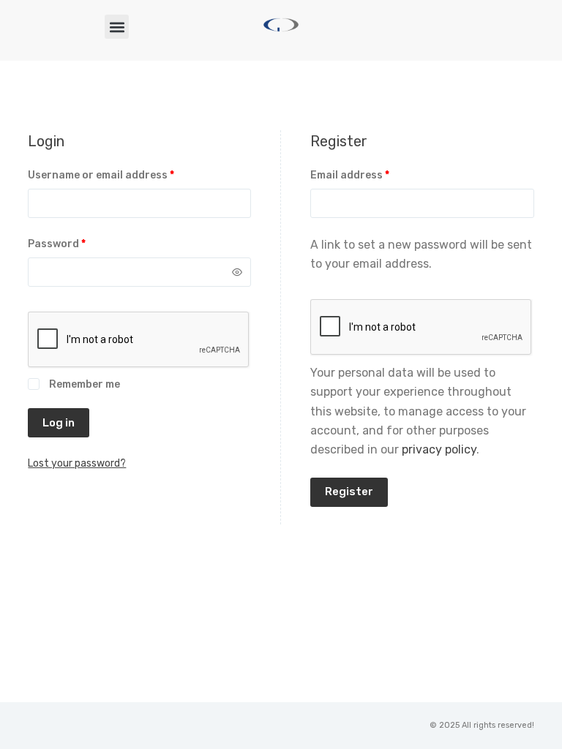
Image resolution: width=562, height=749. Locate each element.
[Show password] (237, 272)
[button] (117, 27)
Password (80, 243)
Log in (58, 422)
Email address (372, 174)
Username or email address (124, 174)
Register (349, 491)
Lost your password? (77, 463)
